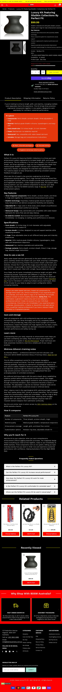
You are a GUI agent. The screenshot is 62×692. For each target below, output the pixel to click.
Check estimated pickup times (43, 91)
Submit (31, 670)
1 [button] (29, 539)
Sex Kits (43, 187)
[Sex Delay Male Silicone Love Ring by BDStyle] (31, 513)
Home (4, 9)
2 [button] (32, 539)
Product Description (13, 98)
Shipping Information (32, 98)
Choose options (10, 534)
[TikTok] (9, 651)
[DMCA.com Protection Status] (31, 684)
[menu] (2, 5)
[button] (1, 25)
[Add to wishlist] (3, 506)
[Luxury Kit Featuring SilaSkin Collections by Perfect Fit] (31, 562)
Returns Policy (49, 98)
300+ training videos (44, 404)
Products (11, 9)
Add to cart (54, 72)
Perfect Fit (40, 51)
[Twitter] (17, 651)
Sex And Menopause (32, 341)
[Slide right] (58, 610)
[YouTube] (13, 651)
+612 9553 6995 (13, 637)
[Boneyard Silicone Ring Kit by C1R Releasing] (51, 513)
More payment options (46, 82)
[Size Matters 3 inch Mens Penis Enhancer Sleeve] (10, 513)
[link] (43, 72)
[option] (14, 25)
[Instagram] (6, 651)
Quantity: (34, 69)
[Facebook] (2, 651)
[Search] (7, 5)
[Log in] (55, 5)
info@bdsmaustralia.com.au (12, 642)
